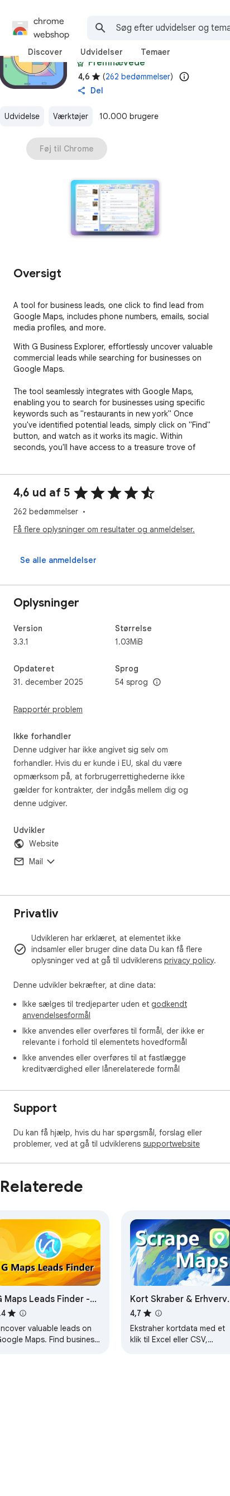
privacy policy (189, 960)
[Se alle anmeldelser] (58, 560)
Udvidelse (22, 116)
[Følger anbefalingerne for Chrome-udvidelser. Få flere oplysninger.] (80, 62)
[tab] (45, 52)
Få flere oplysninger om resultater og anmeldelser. (104, 529)
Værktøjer (70, 116)
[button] (115, 209)
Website (44, 844)
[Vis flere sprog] (157, 682)
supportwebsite (171, 1144)
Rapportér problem (48, 709)
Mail (36, 861)
